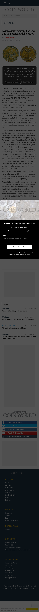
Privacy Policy (26, 254)
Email (5, 235)
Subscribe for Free (19, 247)
